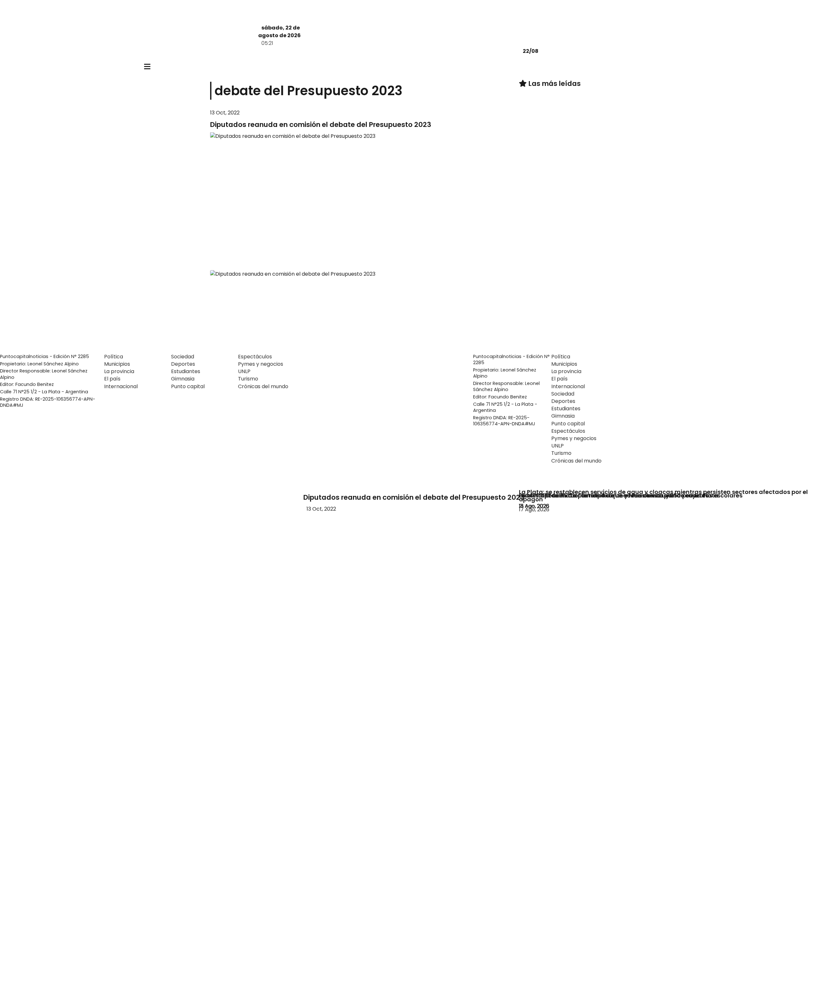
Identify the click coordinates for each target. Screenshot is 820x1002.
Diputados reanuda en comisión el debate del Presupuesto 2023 (413, 497)
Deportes (183, 364)
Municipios (117, 364)
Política (113, 356)
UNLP (244, 371)
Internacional (121, 386)
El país (112, 378)
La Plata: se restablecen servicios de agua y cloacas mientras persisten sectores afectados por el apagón (663, 495)
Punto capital (188, 386)
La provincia (119, 371)
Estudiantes (185, 371)
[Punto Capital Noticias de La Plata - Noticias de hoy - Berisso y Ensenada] (353, 51)
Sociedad (182, 356)
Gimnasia (182, 378)
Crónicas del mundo (263, 386)
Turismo (248, 378)
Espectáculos (255, 356)
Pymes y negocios (260, 364)
